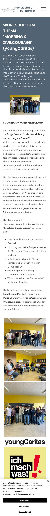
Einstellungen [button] (25, 511)
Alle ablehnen (25, 506)
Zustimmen (24, 500)
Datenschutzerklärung (25, 494)
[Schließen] (46, 482)
